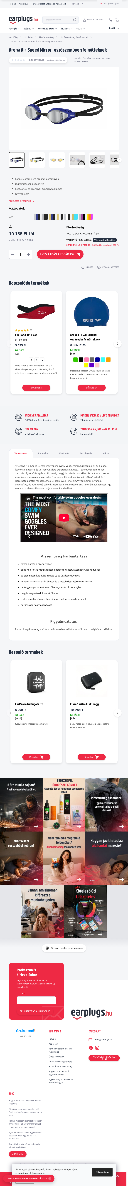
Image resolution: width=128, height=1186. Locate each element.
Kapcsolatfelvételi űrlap (104, 1058)
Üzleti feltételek (56, 1056)
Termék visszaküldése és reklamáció (49, 3)
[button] (118, 343)
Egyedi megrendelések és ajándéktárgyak (61, 1081)
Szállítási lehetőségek (92, 245)
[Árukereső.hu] (25, 1031)
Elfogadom (102, 1172)
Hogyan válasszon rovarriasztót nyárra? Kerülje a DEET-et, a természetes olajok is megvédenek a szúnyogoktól (25, 1124)
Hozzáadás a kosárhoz (57, 254)
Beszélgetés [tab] (86, 453)
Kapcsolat (23, 3)
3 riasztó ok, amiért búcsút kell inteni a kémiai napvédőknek (24, 1146)
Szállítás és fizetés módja (61, 1066)
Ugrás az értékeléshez (56, 60)
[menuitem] (14, 28)
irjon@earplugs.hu (103, 1039)
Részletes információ (20, 201)
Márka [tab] (106, 453)
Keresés (74, 19)
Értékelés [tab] (64, 453)
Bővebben (36, 387)
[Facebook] (91, 1047)
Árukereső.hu (25, 1036)
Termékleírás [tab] (20, 453)
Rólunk (12, 3)
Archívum (17, 1154)
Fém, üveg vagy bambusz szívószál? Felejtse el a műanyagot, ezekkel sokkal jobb (25, 1112)
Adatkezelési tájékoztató (60, 1061)
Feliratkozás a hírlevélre (35, 1011)
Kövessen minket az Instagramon (67, 948)
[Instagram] (97, 1047)
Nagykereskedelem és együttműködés (59, 1073)
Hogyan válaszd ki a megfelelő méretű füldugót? (25, 1102)
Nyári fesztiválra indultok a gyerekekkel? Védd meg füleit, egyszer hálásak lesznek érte (25, 1135)
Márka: (81, 61)
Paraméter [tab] (43, 453)
